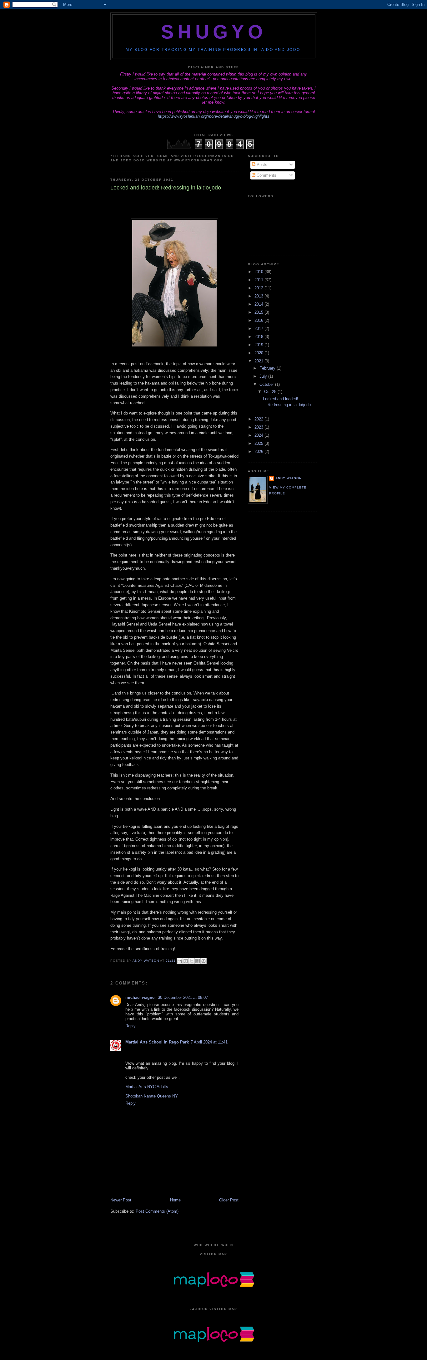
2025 (259, 443)
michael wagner (140, 997)
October (267, 384)
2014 (259, 304)
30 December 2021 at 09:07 (183, 997)
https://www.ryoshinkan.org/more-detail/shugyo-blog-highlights (213, 116)
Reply (130, 1026)
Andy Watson (288, 478)
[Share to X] (191, 961)
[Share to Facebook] (197, 961)
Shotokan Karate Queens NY (151, 1096)
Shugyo (213, 31)
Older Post (229, 1200)
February (268, 368)
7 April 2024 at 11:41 (209, 1042)
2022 (259, 419)
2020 (259, 353)
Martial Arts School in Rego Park (157, 1042)
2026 (259, 451)
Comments (265, 175)
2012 (259, 288)
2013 (259, 296)
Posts (261, 164)
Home (175, 1200)
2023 (259, 427)
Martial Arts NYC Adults (146, 1086)
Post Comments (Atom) (157, 1211)
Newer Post (120, 1200)
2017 (259, 328)
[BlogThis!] (186, 961)
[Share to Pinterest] (203, 961)
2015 (259, 312)
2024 (259, 435)
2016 (259, 320)
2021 (259, 361)
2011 (259, 279)
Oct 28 (271, 391)
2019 (259, 344)
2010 (259, 271)
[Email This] (180, 961)
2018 (259, 336)
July (263, 376)
